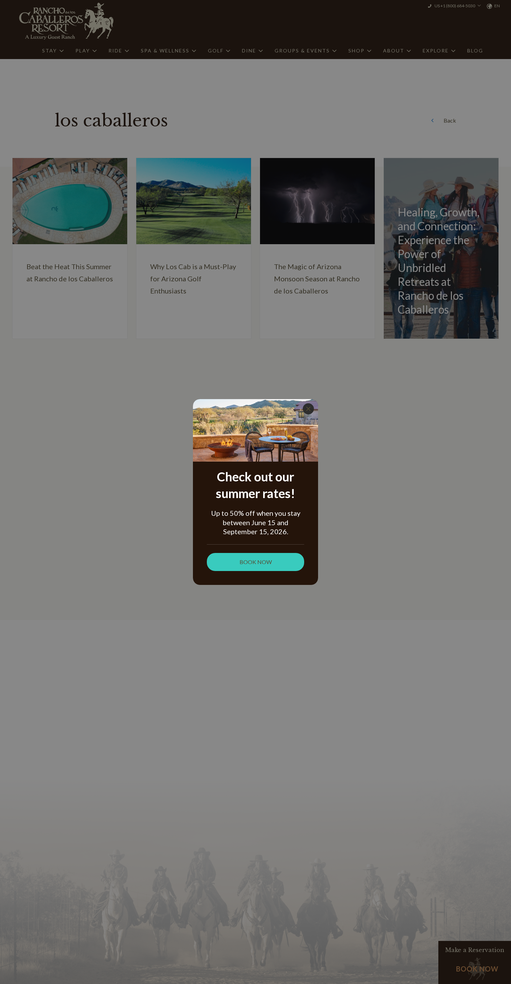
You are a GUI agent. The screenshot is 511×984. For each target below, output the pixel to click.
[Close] (308, 408)
